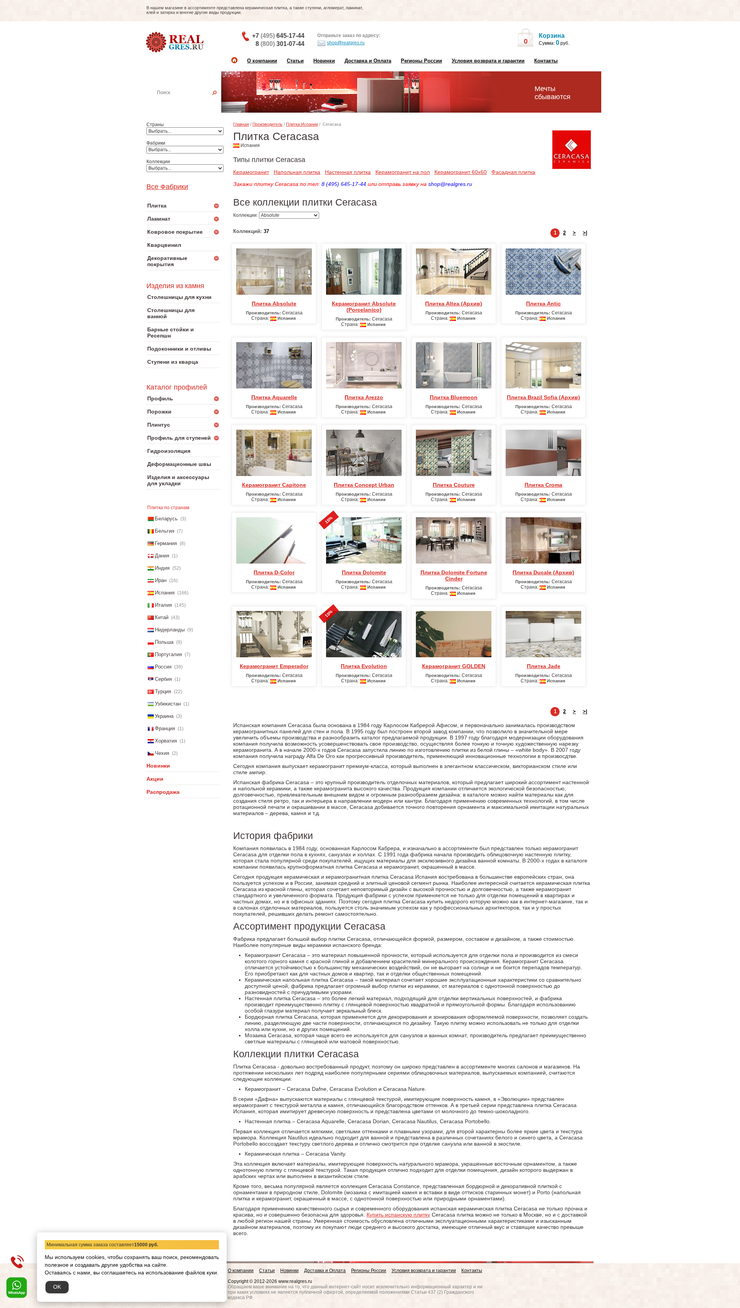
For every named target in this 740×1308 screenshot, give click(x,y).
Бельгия (164, 531)
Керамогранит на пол (402, 172)
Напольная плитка (297, 172)
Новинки (324, 61)
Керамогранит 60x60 (460, 172)
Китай (161, 617)
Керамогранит (251, 172)
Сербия (163, 679)
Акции (154, 779)
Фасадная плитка (513, 172)
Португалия (168, 654)
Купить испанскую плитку (398, 1215)
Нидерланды (170, 630)
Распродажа (163, 792)
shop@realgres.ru (346, 43)
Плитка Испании (302, 124)
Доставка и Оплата (368, 61)
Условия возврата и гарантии (488, 61)
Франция (165, 728)
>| (585, 233)
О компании (262, 61)
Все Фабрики (167, 187)
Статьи (295, 61)
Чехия (162, 753)
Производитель (267, 124)
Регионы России (421, 61)
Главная (241, 124)
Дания (162, 556)
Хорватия (166, 741)
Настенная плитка (191, 103)
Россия (163, 667)
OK (57, 1287)
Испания (165, 593)
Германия (166, 543)
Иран (160, 580)
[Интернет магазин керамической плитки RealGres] (175, 42)
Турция (163, 691)
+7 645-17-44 (278, 35)
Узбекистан (168, 704)
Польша (164, 642)
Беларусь (166, 519)
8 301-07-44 (280, 44)
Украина (164, 716)
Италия (163, 605)
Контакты (546, 61)
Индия (162, 568)
